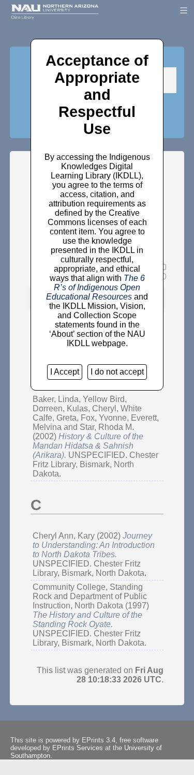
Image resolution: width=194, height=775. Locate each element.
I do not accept (117, 371)
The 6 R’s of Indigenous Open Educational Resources (95, 287)
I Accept (64, 371)
